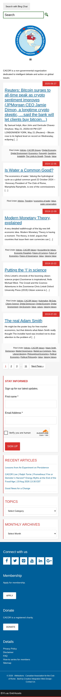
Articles (23, 150)
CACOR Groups (34, 150)
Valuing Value (50, 256)
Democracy (10, 351)
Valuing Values (50, 307)
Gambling (52, 153)
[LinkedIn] (40, 561)
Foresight (43, 153)
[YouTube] (32, 561)
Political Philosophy (28, 357)
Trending (29, 201)
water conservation (48, 204)
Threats (47, 156)
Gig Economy (24, 307)
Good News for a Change (17, 488)
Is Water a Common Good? (29, 170)
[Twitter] (15, 561)
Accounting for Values (47, 250)
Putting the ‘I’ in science (25, 270)
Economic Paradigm (22, 253)
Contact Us (30, 682)
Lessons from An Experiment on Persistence (27, 467)
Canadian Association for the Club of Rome (30, 40)
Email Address (14, 413)
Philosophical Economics (38, 354)
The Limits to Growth (34, 156)
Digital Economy (49, 150)
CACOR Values (29, 250)
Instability (21, 156)
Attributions (19, 676)
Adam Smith (51, 348)
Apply (9, 595)
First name (11, 396)
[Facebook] (6, 561)
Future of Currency (40, 253)
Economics (33, 153)
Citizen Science (12, 304)
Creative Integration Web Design (38, 679)
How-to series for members (16, 659)
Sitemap (7, 663)
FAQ (5, 656)
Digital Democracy (27, 304)
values (40, 307)
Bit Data (52, 301)
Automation (43, 301)
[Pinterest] (23, 561)
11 (26, 366)
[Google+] (49, 561)
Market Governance (24, 351)
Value (54, 156)
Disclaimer (8, 652)
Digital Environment (19, 153)
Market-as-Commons (42, 351)
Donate (10, 627)
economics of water (42, 201)
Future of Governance (29, 256)
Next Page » (37, 366)
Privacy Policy (10, 648)
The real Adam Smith (23, 320)
